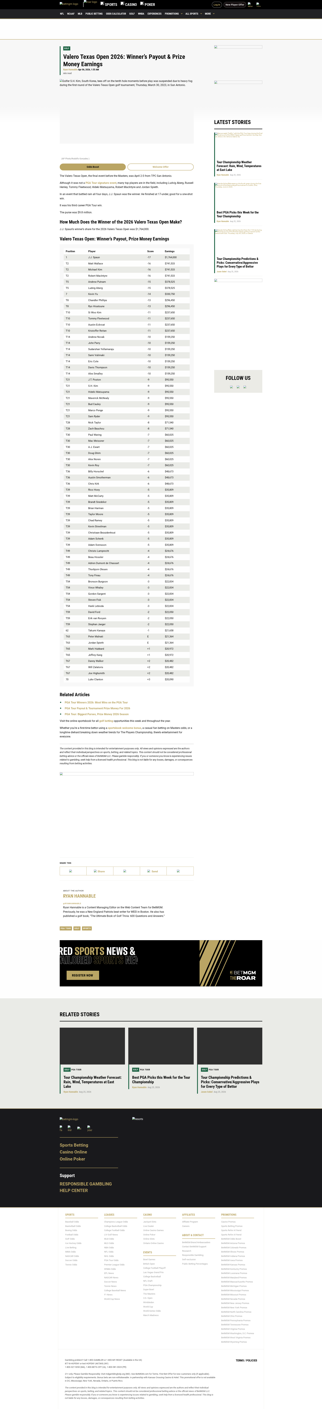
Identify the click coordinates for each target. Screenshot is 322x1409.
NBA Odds (109, 1247)
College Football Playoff (154, 1268)
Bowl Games (149, 1259)
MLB (80, 13)
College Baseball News (115, 1290)
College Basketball (152, 1276)
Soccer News (110, 1281)
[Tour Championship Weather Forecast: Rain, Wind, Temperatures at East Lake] (92, 1046)
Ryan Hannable (70, 69)
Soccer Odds (71, 1260)
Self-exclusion (189, 1259)
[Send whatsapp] (153, 871)
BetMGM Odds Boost (231, 1239)
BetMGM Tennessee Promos (235, 1324)
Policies (251, 1360)
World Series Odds (152, 1311)
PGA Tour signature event (101, 182)
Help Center (74, 1190)
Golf (132, 13)
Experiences (155, 13)
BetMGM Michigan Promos (234, 1286)
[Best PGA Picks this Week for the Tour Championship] (161, 1046)
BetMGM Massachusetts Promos (237, 1281)
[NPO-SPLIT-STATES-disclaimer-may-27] (127, 809)
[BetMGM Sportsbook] (72, 4)
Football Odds (71, 1234)
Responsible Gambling (86, 1184)
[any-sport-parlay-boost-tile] (238, 96)
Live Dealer (148, 1226)
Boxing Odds (71, 1230)
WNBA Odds (110, 1269)
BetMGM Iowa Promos (232, 1260)
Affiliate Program (190, 1221)
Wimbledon (148, 1302)
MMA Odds (70, 1251)
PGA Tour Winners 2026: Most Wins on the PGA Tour (96, 702)
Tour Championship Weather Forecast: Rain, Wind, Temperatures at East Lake (239, 166)
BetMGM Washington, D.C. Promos (237, 1333)
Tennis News (110, 1286)
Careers (186, 1226)
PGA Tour (66, 928)
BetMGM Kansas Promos (233, 1264)
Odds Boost (93, 167)
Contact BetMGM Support (194, 1246)
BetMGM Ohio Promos (231, 1316)
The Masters (149, 1293)
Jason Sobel (222, 271)
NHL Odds (109, 1256)
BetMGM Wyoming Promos (234, 1341)
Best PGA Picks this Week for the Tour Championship (238, 214)
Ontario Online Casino (153, 1243)
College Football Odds (114, 1230)
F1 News (108, 1294)
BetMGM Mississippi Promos (235, 1290)
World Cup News (112, 1299)
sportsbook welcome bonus (124, 728)
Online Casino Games (153, 1230)
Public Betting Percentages (195, 1263)
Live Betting (70, 1247)
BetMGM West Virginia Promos (236, 1337)
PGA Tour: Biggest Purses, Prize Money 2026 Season (97, 714)
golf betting (106, 721)
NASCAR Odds (72, 1256)
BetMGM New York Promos (234, 1307)
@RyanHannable (72, 903)
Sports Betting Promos (232, 1226)
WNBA (141, 13)
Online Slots (149, 1239)
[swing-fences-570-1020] (238, 321)
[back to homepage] (90, 4)
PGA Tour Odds (111, 1260)
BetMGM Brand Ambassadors (196, 1242)
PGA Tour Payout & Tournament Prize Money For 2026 (97, 708)
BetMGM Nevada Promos (233, 1299)
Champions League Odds (116, 1221)
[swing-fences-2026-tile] (238, 61)
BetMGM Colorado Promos (233, 1247)
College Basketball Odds (115, 1226)
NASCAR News (111, 1277)
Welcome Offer (161, 167)
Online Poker (72, 1159)
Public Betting (94, 13)
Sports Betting (74, 1144)
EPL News (109, 1273)
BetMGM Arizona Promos (233, 1243)
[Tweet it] (73, 871)
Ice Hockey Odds (73, 1243)
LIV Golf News (111, 1234)
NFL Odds (109, 1251)
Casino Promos (228, 1221)
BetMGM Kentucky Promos (234, 1269)
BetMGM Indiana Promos (233, 1256)
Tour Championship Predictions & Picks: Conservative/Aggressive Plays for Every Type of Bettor (237, 262)
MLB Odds (109, 1239)
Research (186, 1250)
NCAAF (70, 13)
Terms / (241, 1360)
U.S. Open (147, 1298)
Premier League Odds (114, 1264)
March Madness (151, 1315)
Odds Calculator (116, 13)
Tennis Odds (71, 1264)
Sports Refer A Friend (231, 1230)
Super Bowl (148, 1289)
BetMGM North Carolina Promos (236, 1311)
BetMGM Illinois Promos (232, 1251)
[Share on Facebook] (100, 871)
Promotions (172, 13)
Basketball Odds (73, 1226)
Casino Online (73, 1151)
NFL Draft (147, 1281)
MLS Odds (109, 1243)
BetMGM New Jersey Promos (235, 1303)
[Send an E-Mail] (126, 871)
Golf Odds (70, 1239)
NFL (62, 13)
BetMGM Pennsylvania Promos (236, 1320)
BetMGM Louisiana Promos (234, 1273)
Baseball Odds (72, 1221)
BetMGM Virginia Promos (233, 1329)
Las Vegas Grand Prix (153, 1272)
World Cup (148, 1306)
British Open (149, 1263)
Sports (87, 928)
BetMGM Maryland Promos (234, 1277)
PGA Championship (152, 1285)
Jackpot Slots (149, 1221)
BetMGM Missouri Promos (233, 1294)
